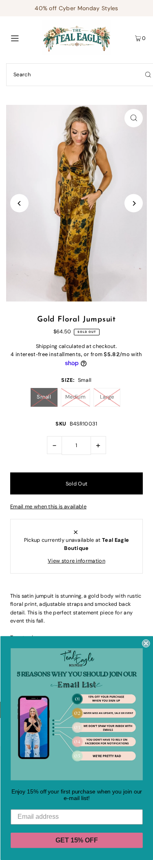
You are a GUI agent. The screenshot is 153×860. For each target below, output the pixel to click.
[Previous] (19, 203)
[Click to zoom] (133, 118)
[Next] (133, 203)
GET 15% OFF (76, 840)
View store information (76, 560)
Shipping (47, 346)
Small (44, 396)
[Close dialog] (146, 643)
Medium (75, 396)
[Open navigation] (24, 38)
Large (107, 396)
